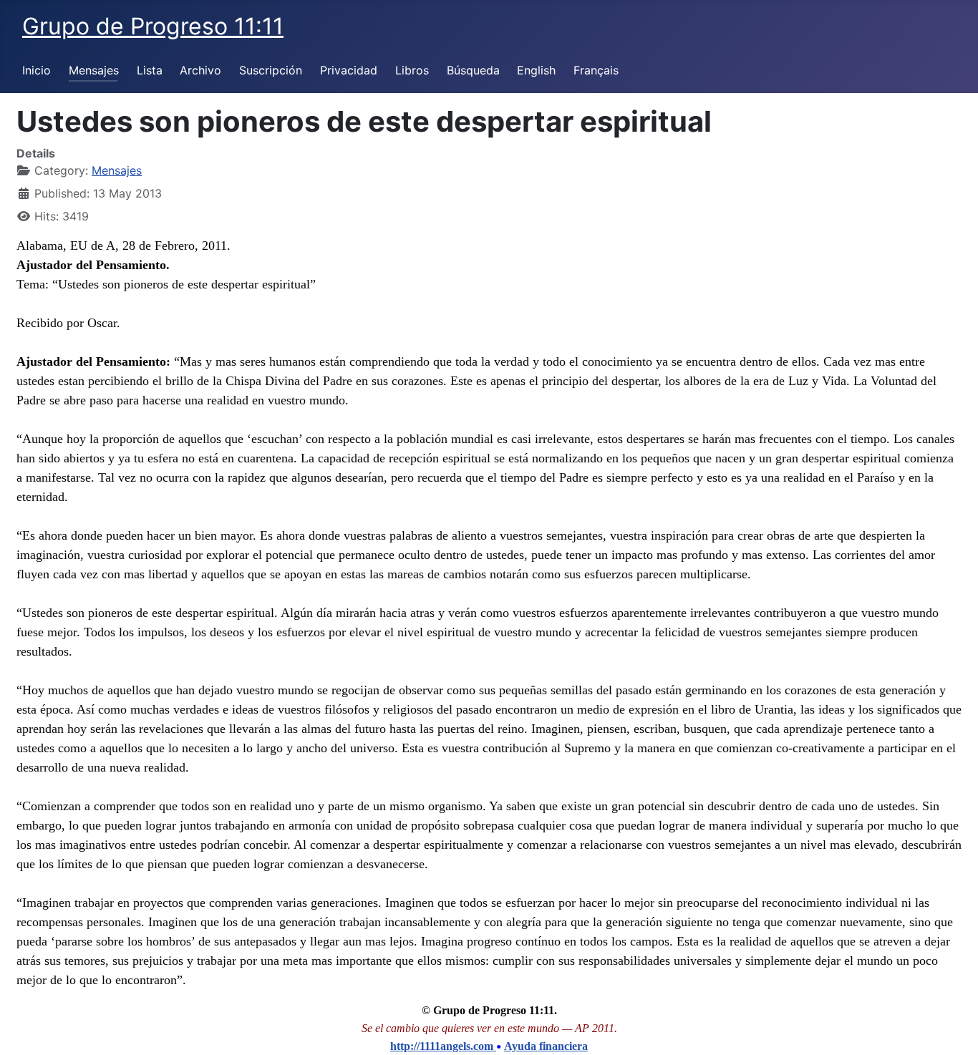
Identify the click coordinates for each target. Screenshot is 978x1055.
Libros (412, 70)
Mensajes (94, 70)
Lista (150, 70)
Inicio (36, 70)
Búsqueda (473, 70)
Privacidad (348, 70)
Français (596, 70)
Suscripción (270, 70)
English (536, 70)
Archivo (200, 70)
